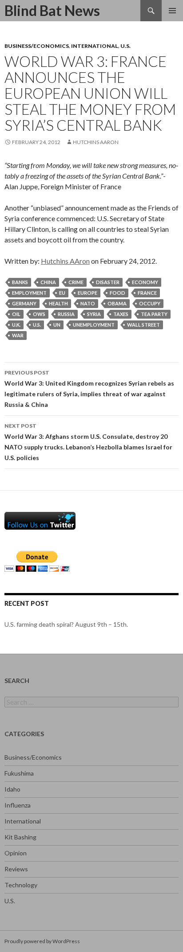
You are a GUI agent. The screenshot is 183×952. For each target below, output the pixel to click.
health (58, 303)
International (94, 46)
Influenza (17, 805)
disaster (107, 282)
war (18, 335)
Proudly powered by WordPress (42, 941)
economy (145, 282)
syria (94, 314)
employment (29, 293)
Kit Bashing (20, 837)
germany (24, 303)
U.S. (125, 46)
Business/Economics (36, 46)
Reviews (16, 869)
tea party (154, 314)
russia (66, 314)
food (117, 293)
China (48, 282)
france (147, 293)
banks (20, 282)
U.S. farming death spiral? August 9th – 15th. (66, 624)
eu (62, 293)
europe (87, 293)
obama (117, 303)
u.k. (16, 325)
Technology (20, 885)
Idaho (12, 789)
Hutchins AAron (96, 142)
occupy (149, 303)
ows (39, 314)
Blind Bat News (52, 10)
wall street (143, 325)
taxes (120, 314)
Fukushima (19, 773)
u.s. (37, 325)
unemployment (94, 325)
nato (87, 303)
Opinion (15, 853)
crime (76, 282)
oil (16, 314)
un (56, 325)
